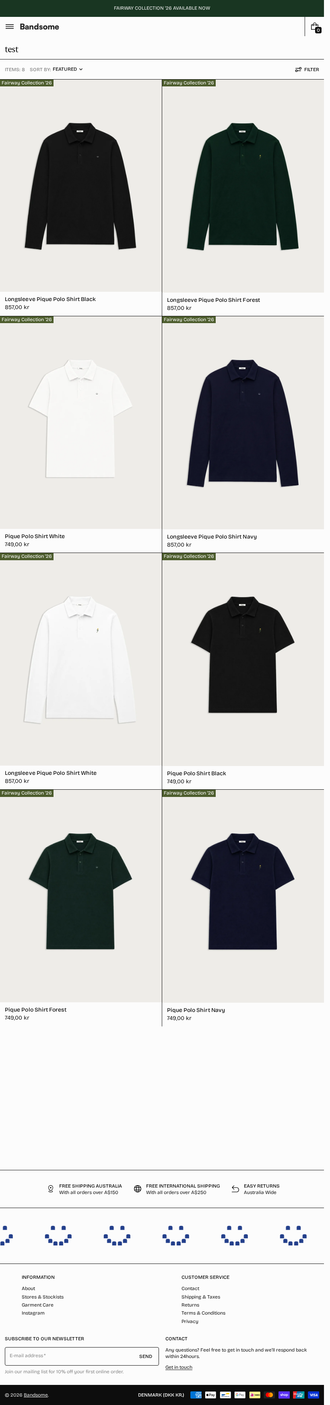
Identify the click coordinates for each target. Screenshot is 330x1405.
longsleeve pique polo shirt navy (212, 536)
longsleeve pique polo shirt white (51, 773)
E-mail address (26, 1355)
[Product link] (81, 198)
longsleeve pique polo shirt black (50, 299)
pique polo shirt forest (35, 1009)
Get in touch (178, 1367)
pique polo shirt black (197, 773)
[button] (9, 26)
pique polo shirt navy (196, 1010)
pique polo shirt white (35, 536)
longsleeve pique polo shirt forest (213, 300)
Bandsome (36, 1395)
